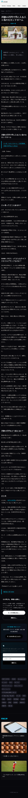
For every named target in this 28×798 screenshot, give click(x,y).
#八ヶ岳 (18, 695)
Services (4, 5)
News (14, 5)
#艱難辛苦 (22, 702)
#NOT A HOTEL (5, 679)
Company (9, 5)
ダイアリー (8, 11)
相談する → (14, 617)
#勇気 (3, 699)
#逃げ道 (10, 705)
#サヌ (10, 682)
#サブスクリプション (7, 685)
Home (2, 11)
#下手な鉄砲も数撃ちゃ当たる (9, 692)
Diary (19, 5)
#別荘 (24, 695)
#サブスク (17, 682)
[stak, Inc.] (4, 2)
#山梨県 (22, 699)
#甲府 (9, 702)
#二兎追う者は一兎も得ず (8, 695)
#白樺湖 (15, 702)
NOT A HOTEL (12, 500)
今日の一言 (13, 23)
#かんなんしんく (22, 679)
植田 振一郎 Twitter (8, 591)
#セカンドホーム (18, 685)
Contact (24, 5)
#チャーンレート (6, 689)
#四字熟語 (16, 699)
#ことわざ (4, 682)
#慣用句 (4, 702)
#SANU (13, 679)
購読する (14, 662)
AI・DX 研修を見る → (14, 612)
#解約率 (4, 705)
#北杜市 (9, 699)
